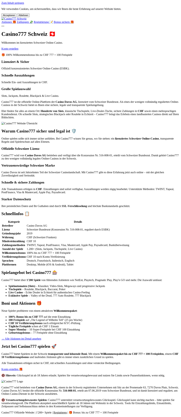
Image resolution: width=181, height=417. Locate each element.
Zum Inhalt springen (12, 2)
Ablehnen (23, 15)
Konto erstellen (9, 48)
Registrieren (60, 412)
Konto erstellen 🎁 (12, 369)
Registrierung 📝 (43, 21)
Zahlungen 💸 (25, 21)
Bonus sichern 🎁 (64, 21)
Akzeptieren (9, 15)
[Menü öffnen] (2, 26)
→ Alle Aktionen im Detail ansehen (21, 338)
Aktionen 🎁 (8, 21)
